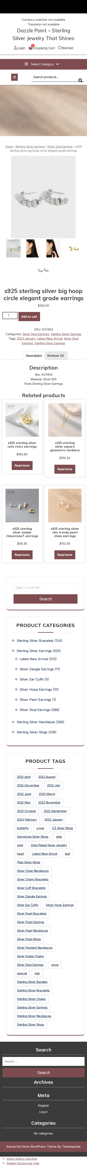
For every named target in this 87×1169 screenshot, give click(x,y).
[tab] (34, 356)
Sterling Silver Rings (32, 732)
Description (34, 356)
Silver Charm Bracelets (33, 879)
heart (20, 854)
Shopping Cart (43, 48)
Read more (22, 465)
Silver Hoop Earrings (36, 689)
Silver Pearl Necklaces (32, 930)
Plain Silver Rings (28, 862)
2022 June (24, 794)
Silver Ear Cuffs (32, 679)
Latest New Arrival (49, 338)
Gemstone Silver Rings (32, 837)
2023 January (26, 338)
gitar (59, 837)
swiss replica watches (21, 1159)
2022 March (47, 794)
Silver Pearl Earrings (35, 700)
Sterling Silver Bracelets (35, 641)
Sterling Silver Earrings (30, 146)
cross (40, 828)
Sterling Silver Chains (31, 999)
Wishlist (67, 48)
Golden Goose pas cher (22, 1163)
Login (21, 48)
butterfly (23, 828)
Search (82, 82)
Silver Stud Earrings (60, 146)
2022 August (46, 777)
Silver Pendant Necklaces (35, 948)
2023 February (27, 819)
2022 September (55, 811)
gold (20, 845)
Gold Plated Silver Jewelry (49, 845)
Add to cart (29, 316)
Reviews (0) (55, 356)
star (37, 973)
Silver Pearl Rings (29, 939)
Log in (43, 1111)
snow (55, 965)
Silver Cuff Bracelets (31, 888)
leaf (67, 854)
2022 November (49, 802)
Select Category (42, 64)
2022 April (24, 777)
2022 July (53, 785)
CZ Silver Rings (62, 828)
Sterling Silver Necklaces (36, 722)
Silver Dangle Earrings (37, 669)
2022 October (26, 811)
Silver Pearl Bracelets (32, 913)
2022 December (28, 785)
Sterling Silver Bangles (32, 982)
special (22, 973)
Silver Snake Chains (30, 956)
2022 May (24, 802)
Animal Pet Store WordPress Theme (31, 1146)
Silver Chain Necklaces (33, 871)
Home (9, 146)
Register (43, 1105)
